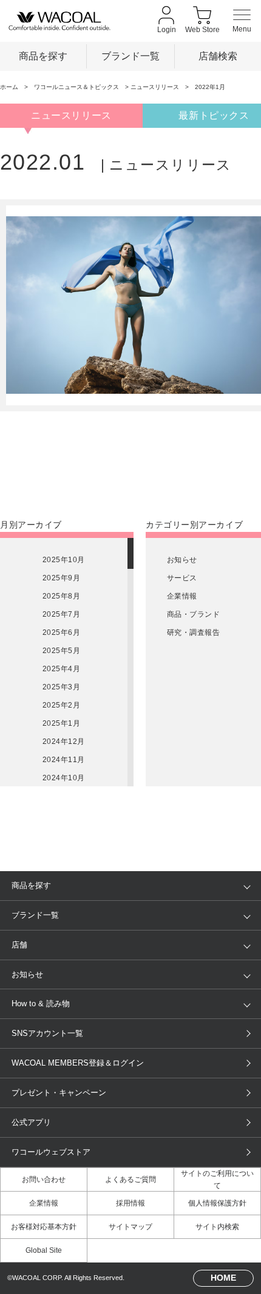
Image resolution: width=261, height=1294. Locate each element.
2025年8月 (61, 596)
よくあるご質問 (130, 1179)
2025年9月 (61, 578)
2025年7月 (61, 614)
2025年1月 (61, 723)
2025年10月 (63, 560)
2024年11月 (63, 759)
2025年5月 (61, 650)
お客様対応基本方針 (43, 1227)
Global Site (43, 1250)
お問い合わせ (44, 1179)
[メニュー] (242, 21)
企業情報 (182, 596)
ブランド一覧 (130, 55)
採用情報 (130, 1203)
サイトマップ (130, 1227)
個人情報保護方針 (217, 1203)
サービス (182, 578)
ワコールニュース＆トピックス (76, 87)
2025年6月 (61, 632)
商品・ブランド (193, 614)
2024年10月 (63, 778)
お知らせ (182, 560)
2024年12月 (63, 741)
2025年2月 (61, 705)
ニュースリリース (154, 87)
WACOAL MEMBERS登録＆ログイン (78, 1062)
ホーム (9, 87)
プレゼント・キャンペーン (59, 1092)
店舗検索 (217, 55)
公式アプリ (31, 1122)
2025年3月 (61, 687)
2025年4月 (61, 669)
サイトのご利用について (217, 1179)
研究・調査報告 (193, 632)
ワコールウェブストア (51, 1151)
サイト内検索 (217, 1227)
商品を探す (43, 55)
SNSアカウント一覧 (47, 1033)
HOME (223, 1277)
